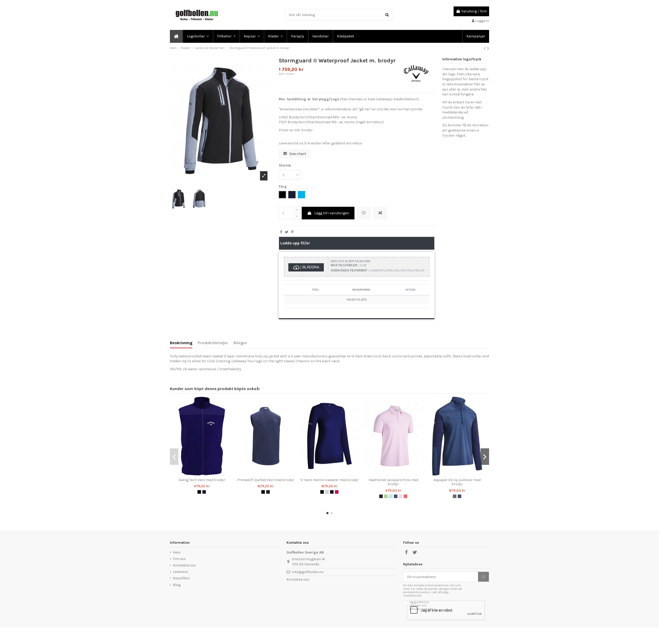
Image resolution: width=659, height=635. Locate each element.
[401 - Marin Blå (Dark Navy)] (332, 492)
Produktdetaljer (213, 342)
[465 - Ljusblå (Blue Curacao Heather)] (391, 496)
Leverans (180, 572)
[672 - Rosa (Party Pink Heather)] (400, 496)
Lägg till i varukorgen (331, 213)
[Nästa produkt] (488, 48)
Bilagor (240, 342)
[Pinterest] (292, 232)
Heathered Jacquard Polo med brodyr (393, 482)
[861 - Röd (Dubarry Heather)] (405, 496)
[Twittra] (286, 232)
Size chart (297, 154)
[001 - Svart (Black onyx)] (322, 492)
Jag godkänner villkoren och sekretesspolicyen (421, 605)
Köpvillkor (181, 578)
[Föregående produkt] (485, 48)
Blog (176, 585)
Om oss (179, 559)
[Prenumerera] (483, 577)
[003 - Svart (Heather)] (381, 496)
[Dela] (281, 232)
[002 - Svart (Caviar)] (199, 492)
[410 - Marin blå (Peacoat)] (204, 492)
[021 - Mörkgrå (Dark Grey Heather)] (454, 496)
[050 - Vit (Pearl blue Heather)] (327, 492)
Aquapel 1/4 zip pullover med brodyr (457, 482)
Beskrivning (181, 342)
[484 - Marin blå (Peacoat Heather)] (395, 496)
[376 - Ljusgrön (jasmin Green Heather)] (386, 496)
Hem (176, 552)
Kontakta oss (184, 565)
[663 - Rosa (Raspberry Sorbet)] (337, 492)
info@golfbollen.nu (308, 572)
